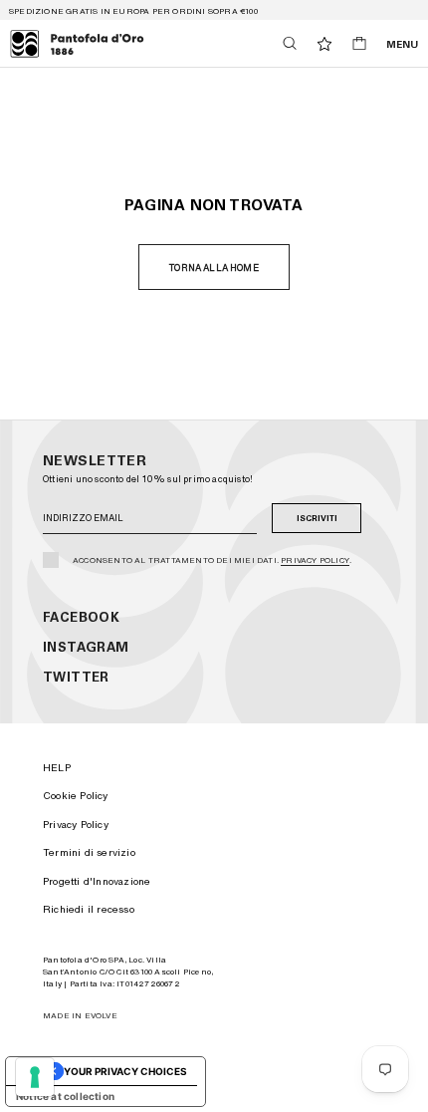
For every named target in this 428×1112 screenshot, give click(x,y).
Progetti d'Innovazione (96, 881)
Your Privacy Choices (125, 1071)
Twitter (76, 677)
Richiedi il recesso (88, 909)
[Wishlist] (324, 44)
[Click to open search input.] (290, 43)
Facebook (81, 617)
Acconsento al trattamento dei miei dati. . (212, 560)
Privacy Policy (315, 560)
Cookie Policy (75, 795)
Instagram (86, 647)
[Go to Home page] (77, 44)
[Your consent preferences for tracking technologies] (35, 1077)
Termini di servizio (89, 852)
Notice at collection (65, 1096)
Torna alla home (214, 267)
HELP (57, 767)
